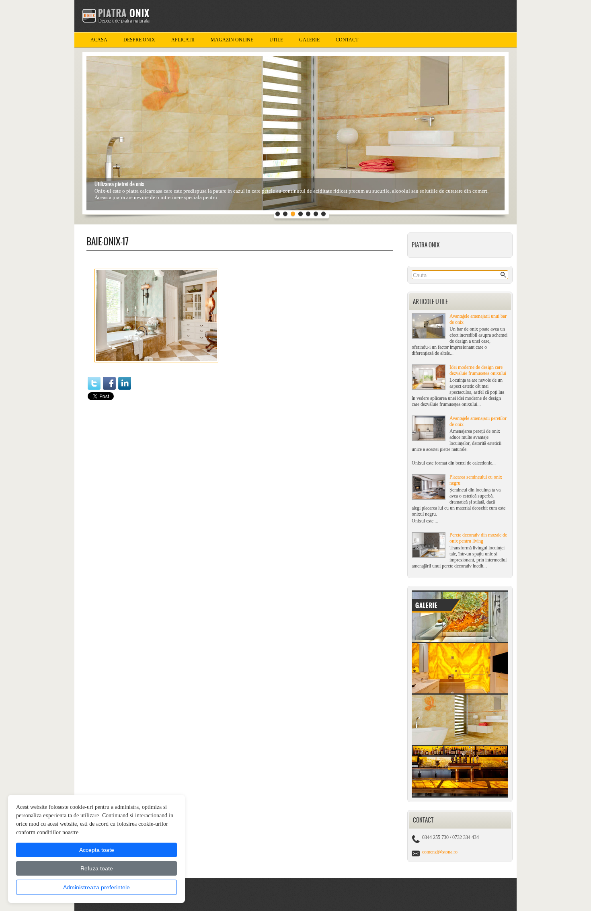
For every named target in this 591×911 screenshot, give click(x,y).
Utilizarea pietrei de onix (119, 184)
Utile (276, 40)
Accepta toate (96, 850)
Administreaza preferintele (96, 887)
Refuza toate (96, 868)
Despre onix (139, 40)
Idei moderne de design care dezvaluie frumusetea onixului (477, 370)
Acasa (98, 40)
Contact (347, 40)
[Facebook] (109, 383)
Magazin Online (232, 40)
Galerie (309, 40)
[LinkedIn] (124, 383)
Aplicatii (183, 40)
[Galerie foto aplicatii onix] (460, 796)
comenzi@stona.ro (440, 852)
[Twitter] (94, 383)
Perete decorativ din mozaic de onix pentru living (478, 538)
